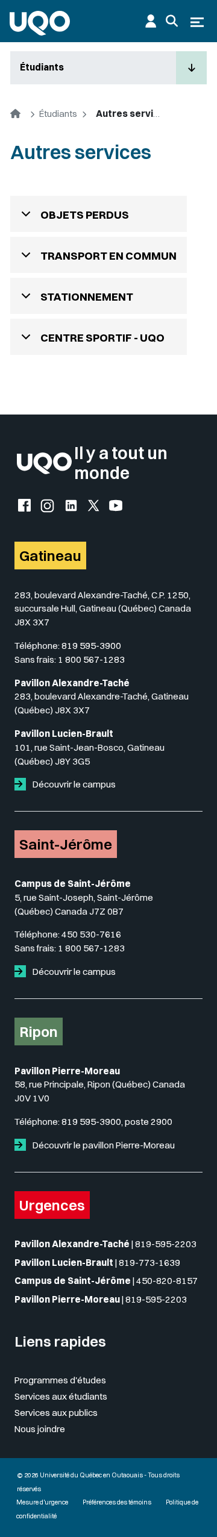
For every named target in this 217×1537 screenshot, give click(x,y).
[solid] (22, 784)
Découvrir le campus (73, 784)
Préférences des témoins (117, 1502)
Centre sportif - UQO (102, 338)
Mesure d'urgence (42, 1502)
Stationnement (86, 297)
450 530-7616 (91, 934)
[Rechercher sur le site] (172, 21)
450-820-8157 (167, 1280)
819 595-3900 (91, 645)
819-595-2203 (166, 1244)
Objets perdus (84, 215)
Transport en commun (108, 256)
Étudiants (42, 67)
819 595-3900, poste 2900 (116, 1121)
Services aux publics (56, 1412)
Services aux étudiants (60, 1396)
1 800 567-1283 (91, 659)
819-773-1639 (149, 1262)
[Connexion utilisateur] (150, 21)
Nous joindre (39, 1429)
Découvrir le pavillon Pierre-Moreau (103, 1145)
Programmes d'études (60, 1380)
